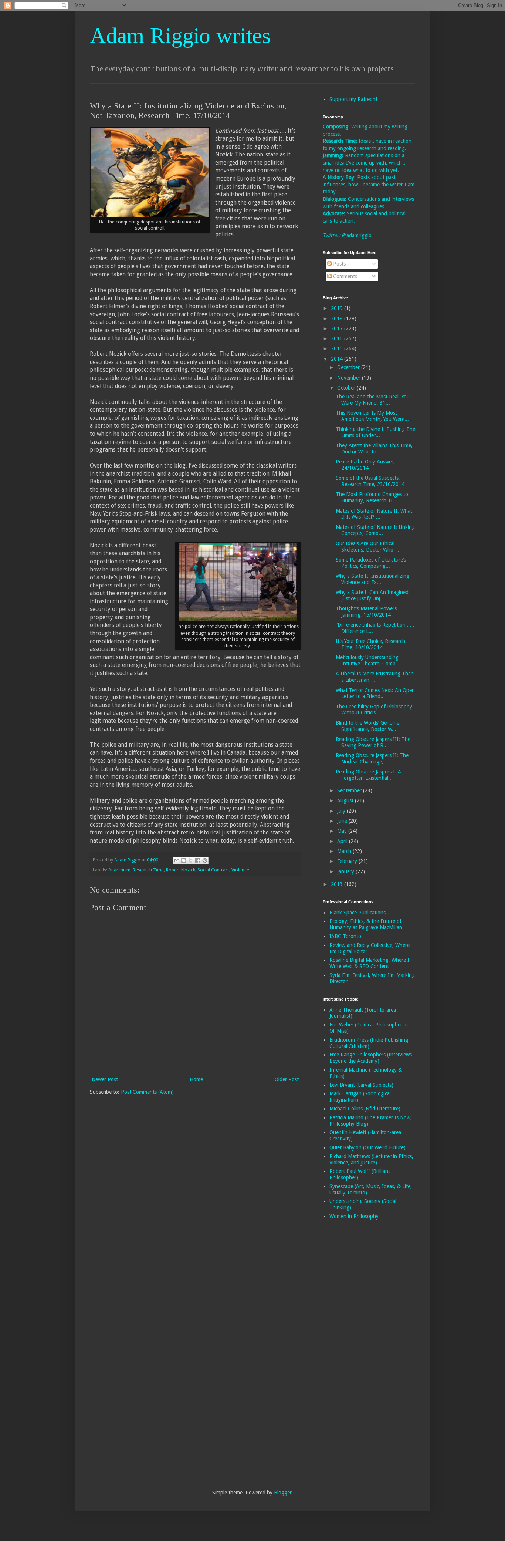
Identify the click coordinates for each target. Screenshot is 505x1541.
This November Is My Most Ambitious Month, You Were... (372, 416)
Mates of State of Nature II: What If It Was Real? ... (374, 514)
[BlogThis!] (183, 860)
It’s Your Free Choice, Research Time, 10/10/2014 (370, 644)
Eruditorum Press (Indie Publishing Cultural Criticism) (368, 1043)
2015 (337, 348)
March (345, 851)
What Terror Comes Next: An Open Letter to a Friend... (375, 693)
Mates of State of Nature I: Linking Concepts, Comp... (375, 530)
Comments (344, 276)
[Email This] (176, 860)
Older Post (287, 1079)
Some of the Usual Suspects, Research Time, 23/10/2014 (370, 481)
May (342, 831)
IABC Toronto (345, 936)
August (346, 800)
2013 (337, 884)
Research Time (148, 870)
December (349, 367)
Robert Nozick (180, 870)
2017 (337, 328)
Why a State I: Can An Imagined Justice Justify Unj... (372, 595)
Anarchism (119, 870)
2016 (337, 338)
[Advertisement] (352, 1343)
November (349, 378)
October (347, 388)
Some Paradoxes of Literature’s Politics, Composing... (371, 563)
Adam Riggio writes (180, 35)
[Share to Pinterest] (205, 860)
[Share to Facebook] (197, 860)
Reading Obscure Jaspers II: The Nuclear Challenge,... (372, 758)
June (343, 821)
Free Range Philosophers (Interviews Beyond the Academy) (370, 1058)
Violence (240, 870)
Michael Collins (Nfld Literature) (364, 1109)
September (350, 790)
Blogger (283, 1493)
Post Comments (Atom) (147, 1092)
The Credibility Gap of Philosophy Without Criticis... (374, 710)
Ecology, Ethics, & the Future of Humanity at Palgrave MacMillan (365, 924)
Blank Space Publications (357, 913)
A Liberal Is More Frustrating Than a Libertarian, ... (375, 677)
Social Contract (213, 870)
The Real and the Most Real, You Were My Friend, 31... (373, 400)
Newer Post (105, 1079)
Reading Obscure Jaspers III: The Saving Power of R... (373, 742)
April (343, 841)
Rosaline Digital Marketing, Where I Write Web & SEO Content (369, 963)
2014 (337, 359)
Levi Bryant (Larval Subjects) (361, 1085)
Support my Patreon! (353, 99)
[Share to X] (190, 860)
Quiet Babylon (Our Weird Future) (367, 1147)
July (342, 811)
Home (196, 1079)
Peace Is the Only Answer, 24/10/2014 (365, 465)
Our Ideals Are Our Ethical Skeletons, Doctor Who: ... (368, 546)
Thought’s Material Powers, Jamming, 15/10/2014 (367, 612)
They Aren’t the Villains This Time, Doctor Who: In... (374, 448)
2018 (337, 318)
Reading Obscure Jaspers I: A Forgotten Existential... (368, 775)
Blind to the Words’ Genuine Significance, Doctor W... (367, 726)
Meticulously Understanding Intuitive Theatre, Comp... (368, 660)
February (348, 861)
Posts (339, 264)
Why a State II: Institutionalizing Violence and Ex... (372, 579)
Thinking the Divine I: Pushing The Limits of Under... (375, 432)
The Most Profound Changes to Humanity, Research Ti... (372, 497)
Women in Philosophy (354, 1216)
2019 (337, 308)
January (346, 871)
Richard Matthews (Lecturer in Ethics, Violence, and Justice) (371, 1159)
